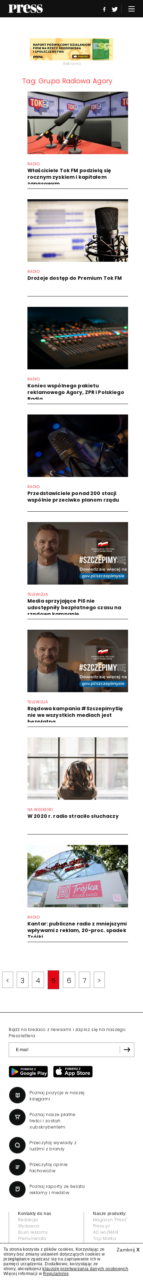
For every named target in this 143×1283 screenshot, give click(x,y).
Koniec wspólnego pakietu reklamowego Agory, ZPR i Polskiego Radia (75, 392)
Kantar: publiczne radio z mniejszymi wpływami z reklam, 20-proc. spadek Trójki (77, 930)
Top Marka (104, 1238)
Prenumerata (32, 1238)
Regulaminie (56, 1273)
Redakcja (28, 1220)
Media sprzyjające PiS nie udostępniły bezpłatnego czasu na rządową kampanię (74, 607)
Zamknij (128, 1249)
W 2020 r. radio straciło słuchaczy (73, 816)
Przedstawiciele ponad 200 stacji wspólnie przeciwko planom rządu (73, 496)
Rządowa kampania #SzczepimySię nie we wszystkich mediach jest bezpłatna (75, 715)
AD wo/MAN (105, 1232)
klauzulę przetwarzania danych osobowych (85, 1268)
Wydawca (28, 1226)
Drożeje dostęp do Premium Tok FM (74, 278)
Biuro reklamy (33, 1232)
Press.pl (101, 1226)
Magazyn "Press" (110, 1220)
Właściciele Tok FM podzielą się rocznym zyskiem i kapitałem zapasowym (69, 177)
